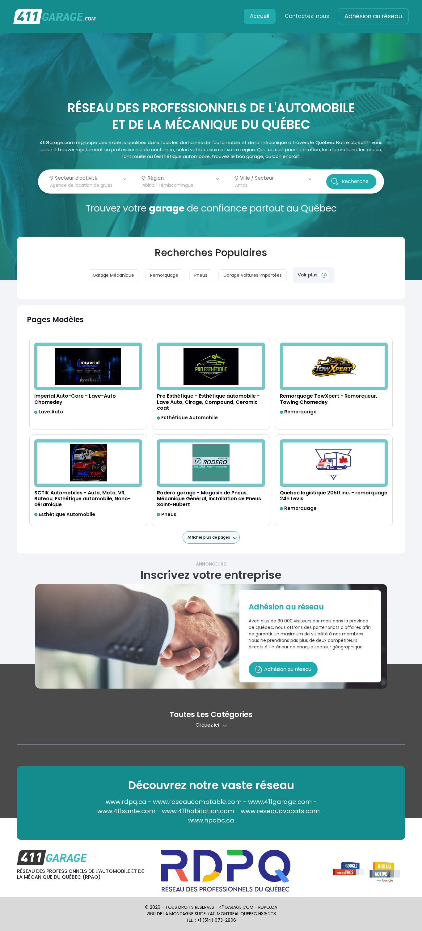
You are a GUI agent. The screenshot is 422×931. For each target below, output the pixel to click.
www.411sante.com (126, 811)
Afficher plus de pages (209, 537)
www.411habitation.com (198, 811)
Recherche (355, 181)
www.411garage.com (280, 801)
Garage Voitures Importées (252, 275)
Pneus (200, 275)
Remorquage (164, 275)
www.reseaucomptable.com (197, 801)
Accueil (259, 16)
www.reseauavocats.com (280, 811)
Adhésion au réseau (373, 16)
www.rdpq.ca (126, 801)
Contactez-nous (307, 16)
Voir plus (308, 275)
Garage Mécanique (113, 275)
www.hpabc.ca (211, 820)
